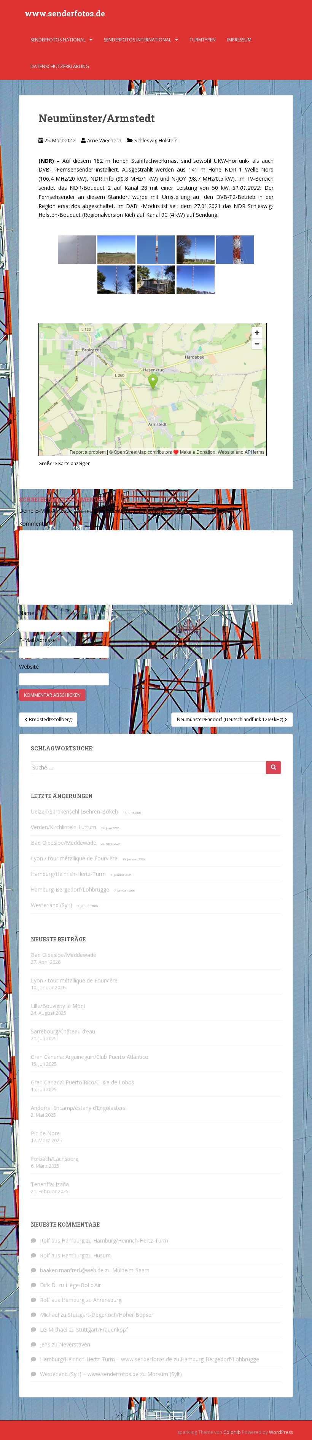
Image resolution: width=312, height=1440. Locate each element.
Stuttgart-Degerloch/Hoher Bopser (110, 1314)
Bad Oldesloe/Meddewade (63, 842)
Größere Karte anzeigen (64, 463)
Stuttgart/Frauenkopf (102, 1329)
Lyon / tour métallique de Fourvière (74, 858)
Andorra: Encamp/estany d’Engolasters (78, 1107)
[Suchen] (273, 767)
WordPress (281, 1432)
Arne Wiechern (104, 140)
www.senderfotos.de (65, 13)
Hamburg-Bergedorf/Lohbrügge (70, 889)
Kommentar (36, 523)
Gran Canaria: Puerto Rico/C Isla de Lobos (82, 1082)
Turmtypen (202, 40)
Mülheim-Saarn (131, 1270)
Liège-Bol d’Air (83, 1285)
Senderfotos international (137, 40)
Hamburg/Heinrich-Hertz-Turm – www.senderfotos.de (106, 1359)
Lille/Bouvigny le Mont (58, 1005)
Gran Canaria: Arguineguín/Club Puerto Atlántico (89, 1056)
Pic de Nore (45, 1133)
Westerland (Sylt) (51, 905)
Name (29, 613)
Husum (102, 1255)
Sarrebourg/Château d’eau (63, 1031)
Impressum (239, 40)
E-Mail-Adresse (39, 640)
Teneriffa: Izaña (50, 1184)
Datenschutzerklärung (59, 66)
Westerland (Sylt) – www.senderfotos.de (89, 1374)
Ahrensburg (107, 1299)
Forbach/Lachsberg (54, 1158)
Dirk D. (48, 1285)
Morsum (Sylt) (164, 1374)
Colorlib (232, 1432)
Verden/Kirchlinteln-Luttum (63, 827)
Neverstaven (74, 1344)
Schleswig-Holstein (156, 140)
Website (29, 666)
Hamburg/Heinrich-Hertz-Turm (68, 873)
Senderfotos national (58, 40)
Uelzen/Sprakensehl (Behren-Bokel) (74, 811)
